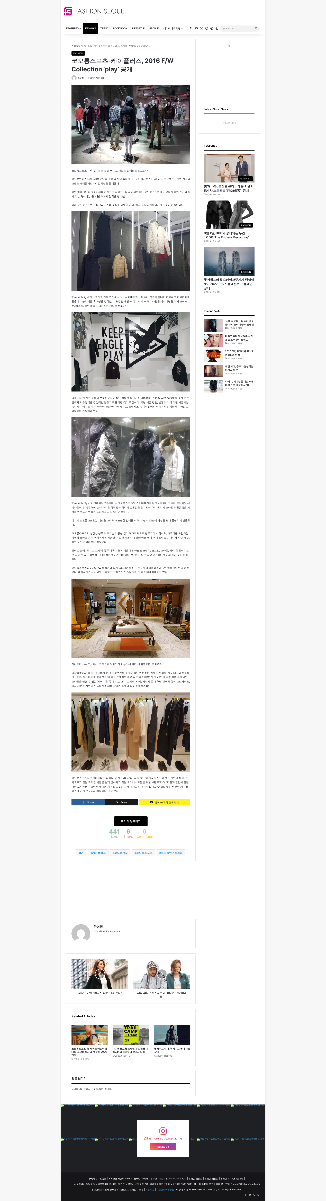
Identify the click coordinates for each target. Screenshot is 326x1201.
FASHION (90, 28)
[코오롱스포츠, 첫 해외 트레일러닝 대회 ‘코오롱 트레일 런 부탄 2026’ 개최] (89, 1035)
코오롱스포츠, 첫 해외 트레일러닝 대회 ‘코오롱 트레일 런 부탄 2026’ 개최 (89, 1051)
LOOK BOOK (120, 28)
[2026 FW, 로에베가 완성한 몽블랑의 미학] (213, 356)
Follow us (163, 1146)
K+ (82, 852)
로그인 (96, 1088)
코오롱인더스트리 (172, 852)
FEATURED (72, 28)
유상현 (81, 78)
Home (77, 46)
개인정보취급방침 (165, 1189)
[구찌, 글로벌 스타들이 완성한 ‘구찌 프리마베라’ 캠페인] (213, 325)
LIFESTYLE (138, 28)
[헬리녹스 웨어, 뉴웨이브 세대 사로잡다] (172, 1035)
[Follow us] (163, 1133)
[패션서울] (94, 11)
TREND (104, 28)
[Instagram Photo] (78, 1121)
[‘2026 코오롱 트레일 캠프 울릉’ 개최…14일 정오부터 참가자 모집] (131, 1035)
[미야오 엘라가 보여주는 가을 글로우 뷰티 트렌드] (213, 340)
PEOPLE (154, 28)
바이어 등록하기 (131, 821)
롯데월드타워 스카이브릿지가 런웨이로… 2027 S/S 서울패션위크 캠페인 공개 (229, 284)
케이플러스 (99, 852)
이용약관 (150, 1189)
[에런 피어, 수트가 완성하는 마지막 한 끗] (213, 371)
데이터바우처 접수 (173, 28)
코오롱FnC (121, 852)
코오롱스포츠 (144, 852)
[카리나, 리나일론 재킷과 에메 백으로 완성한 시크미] (213, 386)
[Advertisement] (193, 11)
